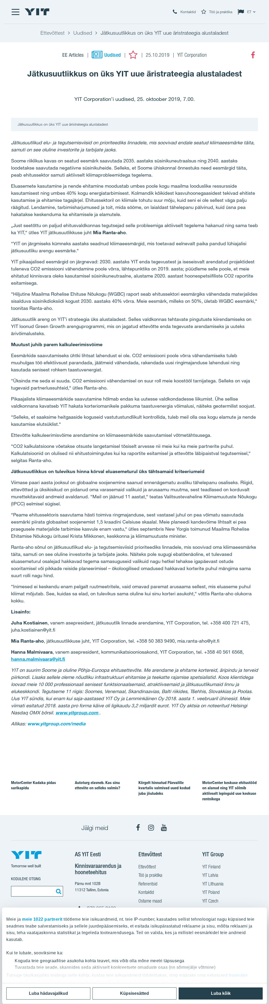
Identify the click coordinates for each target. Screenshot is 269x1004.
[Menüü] (15, 11)
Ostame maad (150, 901)
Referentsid (147, 884)
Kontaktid (146, 892)
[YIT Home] (37, 11)
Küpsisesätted (134, 993)
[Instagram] (151, 827)
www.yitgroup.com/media (56, 723)
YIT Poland (211, 892)
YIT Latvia (210, 875)
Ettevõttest (147, 866)
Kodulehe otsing (26, 878)
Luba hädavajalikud (48, 993)
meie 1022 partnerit (42, 919)
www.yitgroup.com (77, 712)
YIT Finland (211, 866)
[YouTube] (164, 827)
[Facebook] (253, 55)
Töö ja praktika (150, 875)
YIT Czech (210, 901)
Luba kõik (221, 993)
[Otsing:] (58, 891)
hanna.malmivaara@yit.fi (38, 659)
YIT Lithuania (213, 884)
